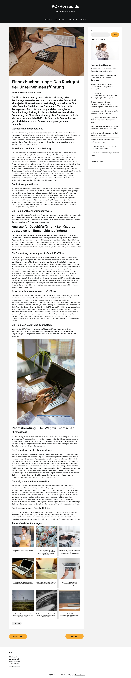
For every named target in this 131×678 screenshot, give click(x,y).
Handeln (48, 20)
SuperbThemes (80, 675)
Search (93, 31)
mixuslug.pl (13, 657)
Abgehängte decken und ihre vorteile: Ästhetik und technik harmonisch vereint (104, 120)
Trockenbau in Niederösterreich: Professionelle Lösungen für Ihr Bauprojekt (102, 86)
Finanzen (73, 20)
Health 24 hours (97, 162)
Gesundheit (61, 20)
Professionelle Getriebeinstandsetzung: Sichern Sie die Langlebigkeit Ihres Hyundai (104, 95)
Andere (83, 20)
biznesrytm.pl (14, 659)
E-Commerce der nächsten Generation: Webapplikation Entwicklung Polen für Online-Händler (104, 104)
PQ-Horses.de (65, 6)
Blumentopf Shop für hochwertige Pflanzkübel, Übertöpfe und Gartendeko (103, 77)
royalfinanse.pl (14, 664)
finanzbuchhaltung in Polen (48, 180)
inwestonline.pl (14, 661)
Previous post (18, 636)
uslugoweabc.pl (14, 666)
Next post (74, 636)
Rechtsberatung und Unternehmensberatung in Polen (59, 504)
